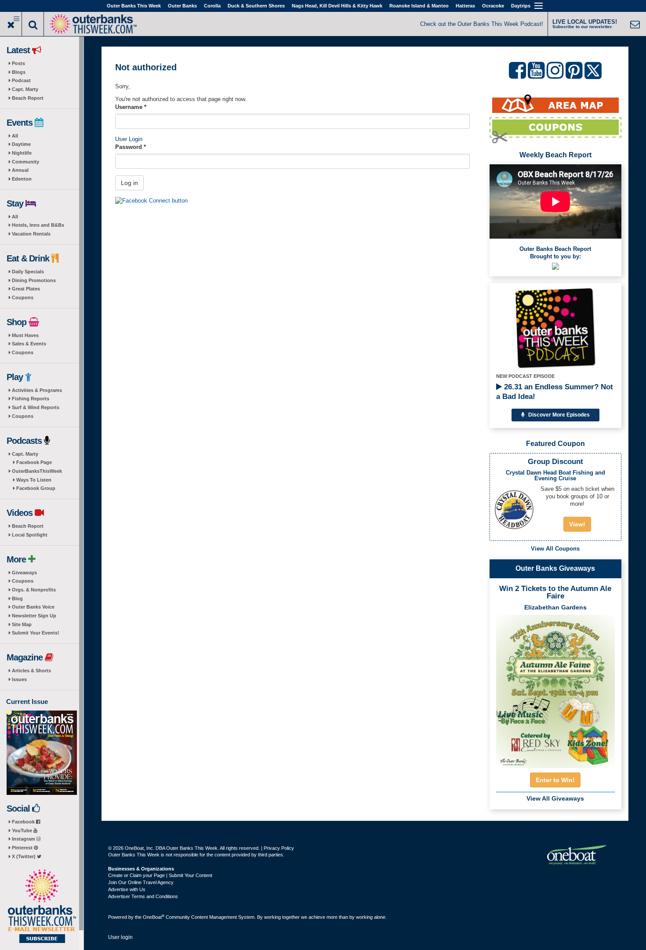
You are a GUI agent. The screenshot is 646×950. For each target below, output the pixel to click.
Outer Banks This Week (134, 5)
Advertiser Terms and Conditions (143, 896)
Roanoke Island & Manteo (419, 5)
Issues (19, 679)
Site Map (22, 624)
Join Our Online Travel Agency (141, 882)
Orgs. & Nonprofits (34, 589)
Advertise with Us (126, 889)
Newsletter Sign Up (34, 615)
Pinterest (23, 847)
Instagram (24, 838)
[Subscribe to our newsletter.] (41, 907)
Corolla (212, 5)
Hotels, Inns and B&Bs (38, 225)
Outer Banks (182, 5)
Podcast (21, 80)
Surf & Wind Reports (35, 407)
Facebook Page (34, 462)
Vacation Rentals (31, 233)
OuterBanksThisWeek (37, 471)
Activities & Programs (37, 390)
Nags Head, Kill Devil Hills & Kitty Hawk (337, 5)
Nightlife (22, 153)
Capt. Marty (25, 89)
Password (130, 147)
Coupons (22, 297)
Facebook (24, 821)
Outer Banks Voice (33, 606)
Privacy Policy (279, 848)
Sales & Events (29, 343)
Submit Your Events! (35, 632)
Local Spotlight (29, 534)
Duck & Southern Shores (256, 5)
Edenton (22, 178)
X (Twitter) (24, 856)
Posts (18, 63)
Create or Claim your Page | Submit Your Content (160, 875)
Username (130, 107)
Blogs (18, 72)
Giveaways (24, 572)
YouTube (22, 830)
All (15, 135)
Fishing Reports (30, 398)
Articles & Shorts (31, 670)
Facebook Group (35, 488)
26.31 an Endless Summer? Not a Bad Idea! (554, 392)
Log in (129, 182)
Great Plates (26, 288)
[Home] (93, 23)
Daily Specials (28, 271)
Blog (17, 598)
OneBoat (153, 917)
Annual (20, 170)
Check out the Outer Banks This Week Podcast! (481, 24)
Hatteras (465, 5)
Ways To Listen (33, 479)
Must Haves (25, 335)
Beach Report (28, 98)
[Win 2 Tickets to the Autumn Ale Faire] (555, 688)
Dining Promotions (34, 280)
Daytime (21, 144)
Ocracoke (493, 5)
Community (25, 161)
